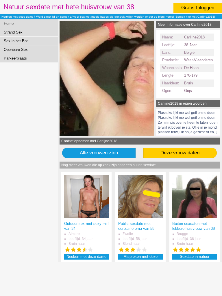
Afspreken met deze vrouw (141, 256)
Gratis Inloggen (197, 7)
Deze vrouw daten (179, 153)
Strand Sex (13, 32)
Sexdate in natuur (194, 256)
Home (9, 23)
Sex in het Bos (16, 41)
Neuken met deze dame (86, 256)
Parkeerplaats (15, 58)
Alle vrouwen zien (99, 153)
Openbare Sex (16, 49)
